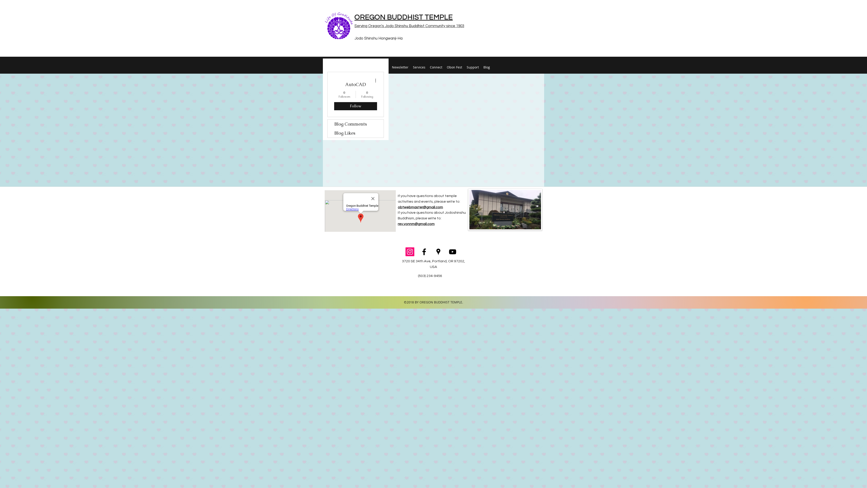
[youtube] (452, 251)
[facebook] (424, 251)
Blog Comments (350, 124)
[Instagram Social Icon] (410, 251)
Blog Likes (344, 133)
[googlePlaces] (438, 251)
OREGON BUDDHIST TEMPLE (403, 17)
